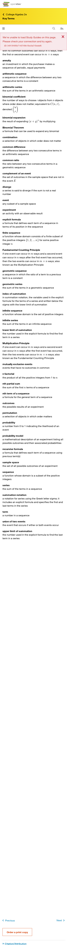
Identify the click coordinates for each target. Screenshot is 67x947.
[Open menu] (3, 28)
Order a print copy (17, 932)
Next (59, 920)
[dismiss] (63, 37)
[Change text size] (61, 28)
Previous (10, 920)
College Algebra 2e (16, 14)
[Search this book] (53, 28)
